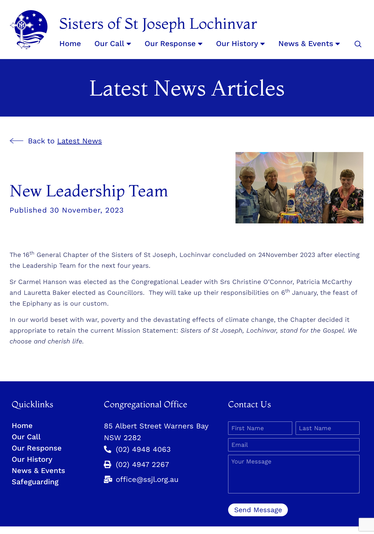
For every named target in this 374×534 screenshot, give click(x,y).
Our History (237, 43)
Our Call (109, 43)
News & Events (305, 43)
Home (70, 43)
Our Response (170, 43)
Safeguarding (35, 481)
